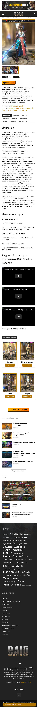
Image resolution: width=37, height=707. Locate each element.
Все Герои (6, 613)
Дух (14, 543)
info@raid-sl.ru (25, 682)
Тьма (21, 581)
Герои (9, 17)
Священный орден (12, 575)
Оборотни (7, 559)
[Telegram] (19, 695)
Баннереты (25, 534)
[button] (3, 14)
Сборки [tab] (13, 121)
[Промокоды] (6, 506)
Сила (15, 110)
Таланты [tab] (14, 118)
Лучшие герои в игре (11, 601)
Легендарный (27, 108)
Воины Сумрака (20, 537)
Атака (14, 534)
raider (6, 499)
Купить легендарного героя (13, 704)
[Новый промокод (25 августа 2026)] (7, 435)
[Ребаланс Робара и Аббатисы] (7, 426)
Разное (5, 635)
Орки (30, 559)
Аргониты (5, 534)
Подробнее (10, 365)
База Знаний (7, 607)
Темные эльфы (9, 582)
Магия (7, 553)
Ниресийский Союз (15, 556)
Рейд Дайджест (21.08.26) (23, 461)
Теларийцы (22, 110)
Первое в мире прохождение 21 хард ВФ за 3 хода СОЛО (24, 453)
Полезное (6, 632)
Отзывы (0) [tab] (22, 121)
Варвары (7, 537)
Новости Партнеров (10, 626)
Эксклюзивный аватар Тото (24, 442)
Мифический (18, 553)
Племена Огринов (11, 569)
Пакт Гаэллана (13, 566)
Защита (7, 547)
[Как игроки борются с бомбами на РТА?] (18, 491)
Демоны (7, 544)
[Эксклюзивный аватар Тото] (7, 444)
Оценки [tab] (6, 118)
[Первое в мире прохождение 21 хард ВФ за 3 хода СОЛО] (7, 454)
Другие (5, 622)
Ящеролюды (25, 585)
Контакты (6, 616)
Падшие (21, 562)
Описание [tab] (7, 115)
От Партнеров (8, 629)
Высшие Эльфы (18, 17)
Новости (5, 604)
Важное (5, 619)
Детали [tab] (16, 115)
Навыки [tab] (24, 115)
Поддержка (7, 110)
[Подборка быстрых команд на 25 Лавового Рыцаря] (6, 515)
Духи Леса (22, 544)
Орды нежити (20, 559)
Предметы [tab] (24, 118)
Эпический (11, 585)
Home (3, 17)
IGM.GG (5, 598)
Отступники (8, 563)
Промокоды (16, 504)
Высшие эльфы (14, 108)
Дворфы (22, 540)
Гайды (4, 610)
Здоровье (19, 547)
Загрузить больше (17, 471)
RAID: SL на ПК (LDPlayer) (18, 410)
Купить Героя (8, 83)
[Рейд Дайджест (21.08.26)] (7, 464)
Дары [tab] (5, 121)
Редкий (25, 572)
